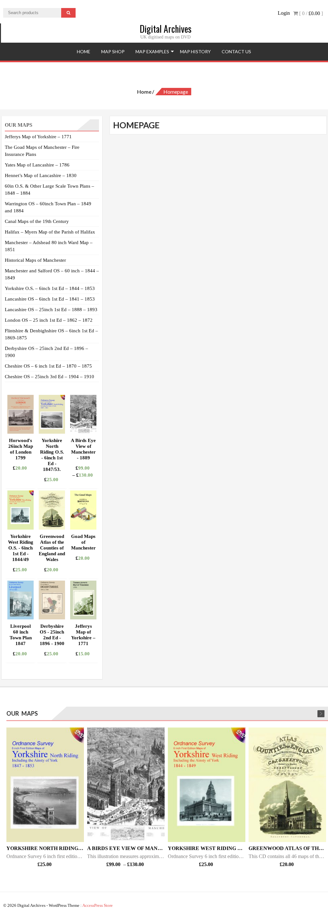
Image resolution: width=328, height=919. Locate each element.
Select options (96, 482)
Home (83, 51)
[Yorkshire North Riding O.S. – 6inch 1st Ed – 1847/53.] (45, 785)
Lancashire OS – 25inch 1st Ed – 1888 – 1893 (51, 309)
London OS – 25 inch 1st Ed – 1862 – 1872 (49, 320)
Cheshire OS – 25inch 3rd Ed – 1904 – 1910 (49, 376)
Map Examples (152, 51)
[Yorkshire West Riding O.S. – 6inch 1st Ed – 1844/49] (206, 785)
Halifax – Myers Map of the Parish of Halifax (50, 231)
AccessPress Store (97, 905)
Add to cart (33, 482)
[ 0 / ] (310, 13)
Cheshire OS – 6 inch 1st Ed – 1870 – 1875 (48, 366)
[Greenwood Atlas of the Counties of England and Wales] (287, 785)
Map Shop (113, 51)
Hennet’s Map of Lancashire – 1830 (41, 175)
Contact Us (236, 51)
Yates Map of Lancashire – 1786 (37, 164)
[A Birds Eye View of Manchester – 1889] (126, 785)
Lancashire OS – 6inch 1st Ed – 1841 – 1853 (50, 299)
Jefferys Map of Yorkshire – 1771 (38, 136)
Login (284, 13)
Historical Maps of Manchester (35, 260)
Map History (195, 51)
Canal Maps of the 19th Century (37, 221)
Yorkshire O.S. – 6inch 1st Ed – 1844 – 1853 (50, 288)
